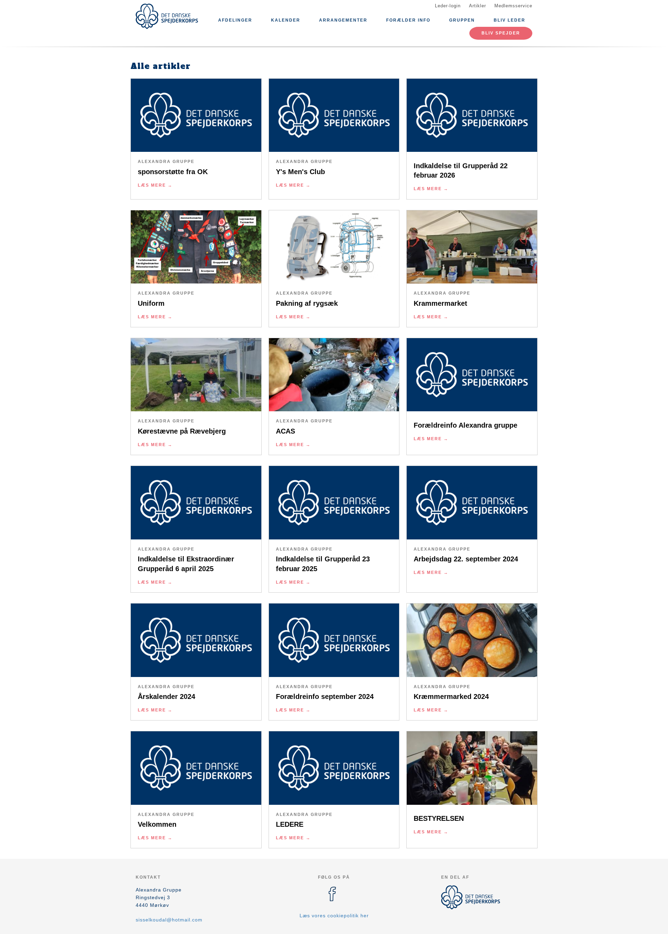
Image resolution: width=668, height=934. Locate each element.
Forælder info (408, 20)
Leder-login (448, 5)
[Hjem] (167, 16)
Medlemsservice (513, 5)
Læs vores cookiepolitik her (334, 915)
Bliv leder (509, 20)
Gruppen (462, 20)
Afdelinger (235, 20)
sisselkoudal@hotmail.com (169, 920)
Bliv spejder (501, 33)
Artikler (477, 5)
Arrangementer (343, 20)
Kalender (285, 20)
